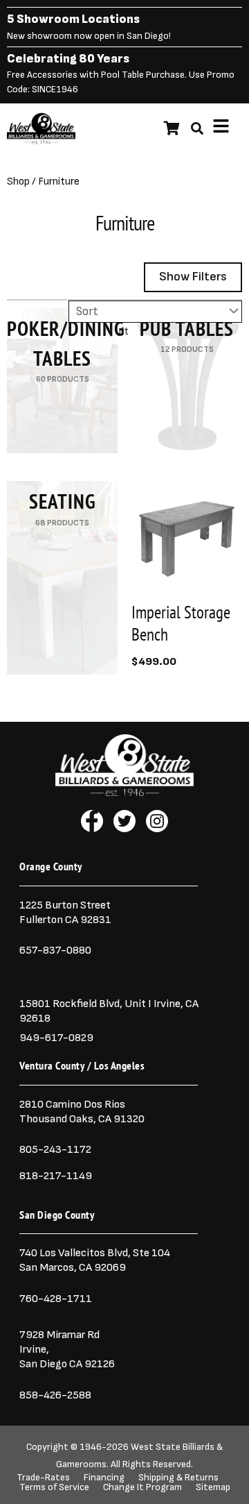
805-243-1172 (55, 1149)
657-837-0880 (55, 950)
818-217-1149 (55, 1176)
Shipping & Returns (178, 1477)
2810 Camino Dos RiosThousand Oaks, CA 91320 (82, 1111)
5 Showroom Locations (73, 19)
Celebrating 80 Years (68, 58)
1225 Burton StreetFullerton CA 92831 (65, 912)
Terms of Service (54, 1487)
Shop (18, 181)
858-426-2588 (55, 1395)
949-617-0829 (56, 1038)
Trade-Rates (43, 1477)
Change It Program (142, 1487)
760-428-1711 (56, 1299)
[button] (221, 128)
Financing (104, 1477)
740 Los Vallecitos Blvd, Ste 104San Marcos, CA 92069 (94, 1260)
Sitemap (213, 1487)
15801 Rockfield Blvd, (70, 1004)
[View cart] (172, 128)
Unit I (136, 1004)
